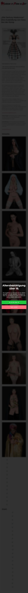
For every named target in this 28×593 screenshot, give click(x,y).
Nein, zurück (14, 307)
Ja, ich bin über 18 (14, 302)
